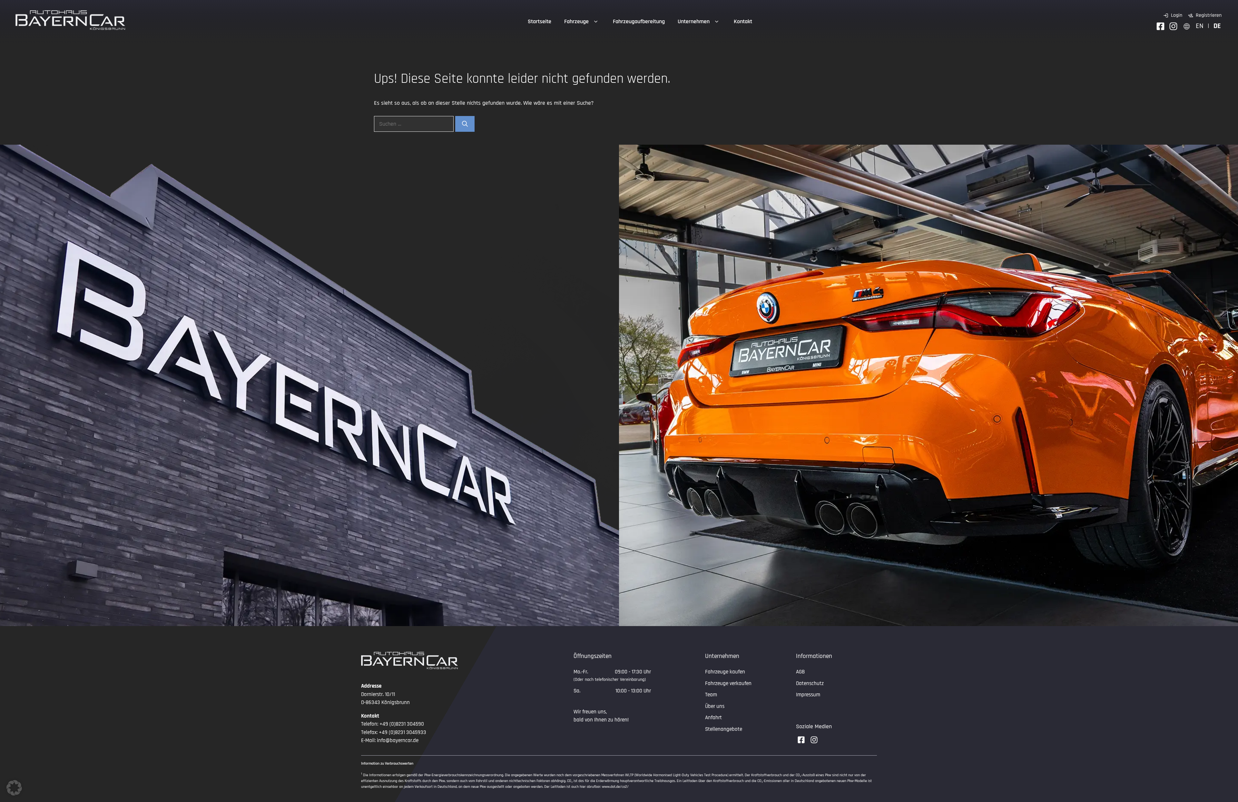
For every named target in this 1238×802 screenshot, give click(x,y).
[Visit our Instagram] (814, 740)
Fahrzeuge (576, 21)
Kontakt (743, 21)
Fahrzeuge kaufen (725, 671)
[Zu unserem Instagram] (1173, 26)
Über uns (714, 706)
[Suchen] (465, 124)
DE (1217, 26)
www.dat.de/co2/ (615, 786)
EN (1200, 26)
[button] (14, 788)
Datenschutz (810, 683)
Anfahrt (713, 717)
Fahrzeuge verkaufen (728, 683)
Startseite (539, 21)
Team (711, 694)
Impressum (808, 694)
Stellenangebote (723, 729)
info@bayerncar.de (397, 740)
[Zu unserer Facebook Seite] (1160, 26)
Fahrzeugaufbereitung (639, 21)
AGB (800, 671)
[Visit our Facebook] (801, 740)
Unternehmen (694, 21)
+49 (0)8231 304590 (401, 724)
